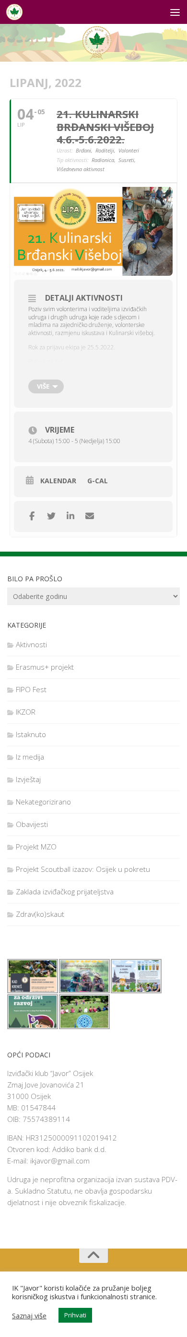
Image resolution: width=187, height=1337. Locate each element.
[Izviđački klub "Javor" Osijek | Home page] (17, 12)
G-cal (97, 481)
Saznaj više (29, 1315)
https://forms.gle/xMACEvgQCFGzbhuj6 (78, 376)
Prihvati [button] (75, 1315)
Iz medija (30, 756)
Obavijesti (32, 824)
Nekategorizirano (43, 801)
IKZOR (25, 712)
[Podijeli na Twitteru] (51, 516)
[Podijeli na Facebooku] (31, 516)
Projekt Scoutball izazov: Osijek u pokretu (83, 869)
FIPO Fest (31, 689)
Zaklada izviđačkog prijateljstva (65, 891)
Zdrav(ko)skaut (40, 914)
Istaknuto (31, 734)
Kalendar (58, 481)
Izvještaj (28, 779)
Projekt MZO (36, 846)
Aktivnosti (31, 644)
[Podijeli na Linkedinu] (70, 516)
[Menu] (175, 12)
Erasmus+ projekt (45, 667)
